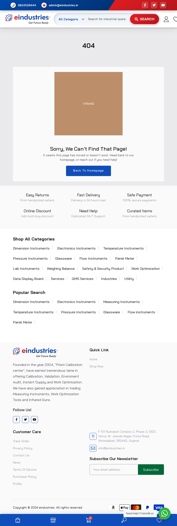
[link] (18, 520)
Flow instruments (141, 312)
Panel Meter (124, 258)
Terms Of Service (24, 469)
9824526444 (27, 5)
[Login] (166, 19)
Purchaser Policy (24, 477)
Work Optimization (145, 268)
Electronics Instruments (76, 248)
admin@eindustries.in (63, 5)
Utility (129, 278)
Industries (109, 278)
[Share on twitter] (25, 419)
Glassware (63, 258)
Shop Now (96, 366)
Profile (17, 484)
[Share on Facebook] (16, 419)
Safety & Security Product (103, 268)
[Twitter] (154, 5)
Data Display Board (28, 278)
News (17, 462)
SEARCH (147, 19)
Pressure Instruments (30, 258)
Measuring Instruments (121, 302)
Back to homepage (88, 170)
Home (93, 359)
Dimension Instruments (31, 248)
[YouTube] (163, 5)
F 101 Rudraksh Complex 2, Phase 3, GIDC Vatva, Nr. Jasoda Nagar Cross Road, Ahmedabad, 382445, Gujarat (127, 436)
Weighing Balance (61, 268)
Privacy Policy (22, 448)
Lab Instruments (26, 268)
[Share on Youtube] (34, 419)
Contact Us (21, 455)
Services (57, 278)
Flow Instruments (93, 258)
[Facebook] (145, 5)
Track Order (21, 441)
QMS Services (82, 278)
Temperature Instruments (123, 248)
